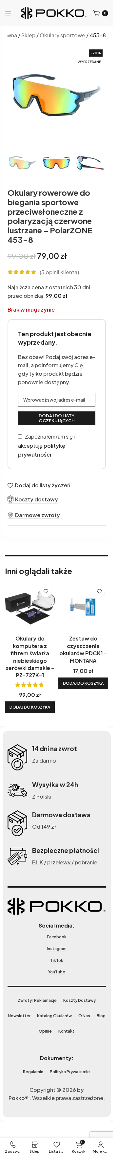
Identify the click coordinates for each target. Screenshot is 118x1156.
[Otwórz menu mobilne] (8, 13)
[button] (30, 707)
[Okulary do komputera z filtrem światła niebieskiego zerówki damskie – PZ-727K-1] (30, 607)
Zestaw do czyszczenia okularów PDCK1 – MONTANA (83, 649)
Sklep (28, 35)
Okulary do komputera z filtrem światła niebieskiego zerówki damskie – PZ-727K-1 (30, 656)
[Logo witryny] (54, 12)
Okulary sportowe (62, 35)
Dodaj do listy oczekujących (57, 418)
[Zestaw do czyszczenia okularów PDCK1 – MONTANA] (83, 607)
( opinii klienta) (59, 272)
